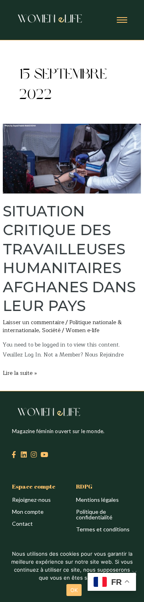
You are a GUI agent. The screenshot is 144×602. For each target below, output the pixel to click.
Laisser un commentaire (33, 322)
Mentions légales (97, 499)
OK (74, 590)
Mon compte (28, 511)
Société (51, 330)
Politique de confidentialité (94, 514)
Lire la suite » (20, 373)
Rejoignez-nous (31, 499)
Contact (22, 523)
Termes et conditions (103, 529)
